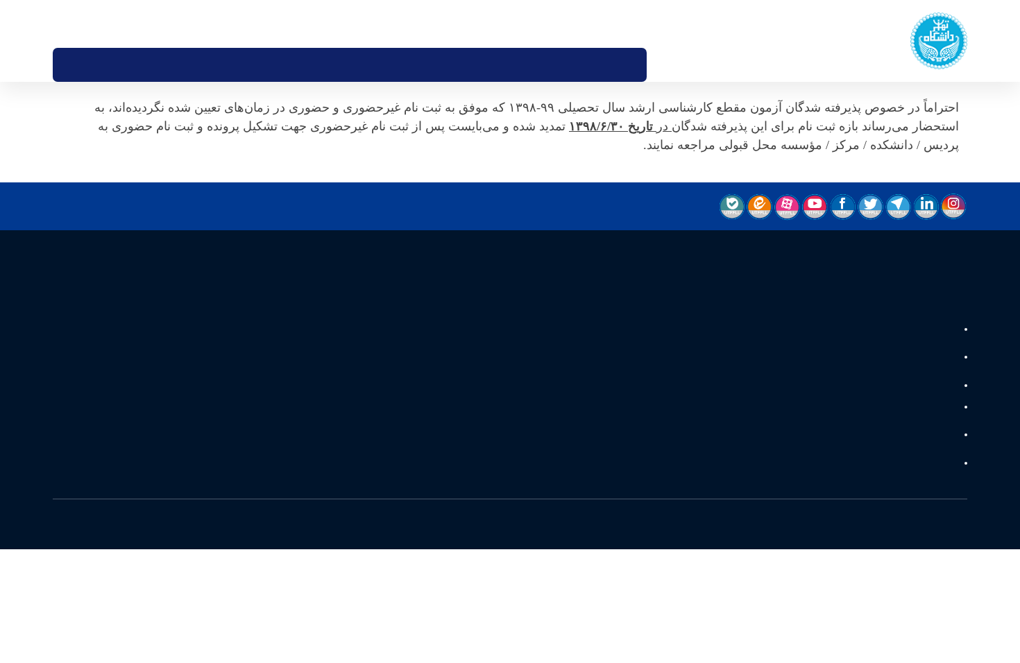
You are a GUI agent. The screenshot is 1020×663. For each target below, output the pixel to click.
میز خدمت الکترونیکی (572, 24)
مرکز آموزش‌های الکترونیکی (901, 414)
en (82, 23)
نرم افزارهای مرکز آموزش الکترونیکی (884, 444)
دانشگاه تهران (926, 330)
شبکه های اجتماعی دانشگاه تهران (888, 474)
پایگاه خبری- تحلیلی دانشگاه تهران (887, 360)
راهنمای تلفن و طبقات (655, 24)
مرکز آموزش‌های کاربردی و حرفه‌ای (887, 390)
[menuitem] (671, 65)
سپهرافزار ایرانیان (385, 536)
